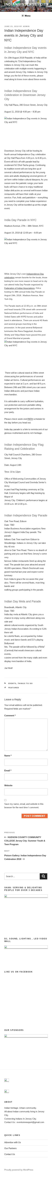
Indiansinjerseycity (26, 4)
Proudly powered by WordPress (18, 1170)
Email (7, 770)
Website (8, 785)
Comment (10, 715)
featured (13, 688)
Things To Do (25, 683)
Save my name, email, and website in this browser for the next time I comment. (23, 806)
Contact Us (9, 1154)
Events (12, 683)
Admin (26, 26)
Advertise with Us (12, 1142)
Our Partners (10, 1148)
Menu (27, 15)
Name (8, 755)
